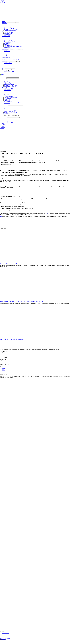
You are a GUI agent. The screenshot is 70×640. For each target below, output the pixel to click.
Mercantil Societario (5, 95)
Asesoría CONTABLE (6, 36)
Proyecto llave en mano (6, 113)
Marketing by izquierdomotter (5, 638)
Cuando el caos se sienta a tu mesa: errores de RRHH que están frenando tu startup (13, 263)
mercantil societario (5, 39)
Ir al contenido (2, 0)
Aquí (1, 216)
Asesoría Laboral (5, 81)
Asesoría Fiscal (4, 31)
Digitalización (4, 23)
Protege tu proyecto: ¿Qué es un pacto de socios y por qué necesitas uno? (12, 339)
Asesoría (3, 108)
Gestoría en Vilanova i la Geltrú (5, 362)
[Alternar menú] (0, 75)
